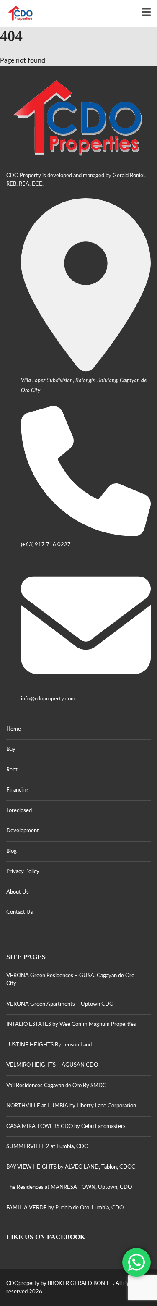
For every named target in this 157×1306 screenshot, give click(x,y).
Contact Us (19, 912)
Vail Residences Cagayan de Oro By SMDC (56, 1085)
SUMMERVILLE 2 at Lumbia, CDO (47, 1146)
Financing (17, 790)
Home (13, 729)
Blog (11, 851)
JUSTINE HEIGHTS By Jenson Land (49, 1045)
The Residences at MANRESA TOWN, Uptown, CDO (69, 1187)
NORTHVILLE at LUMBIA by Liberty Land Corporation (71, 1106)
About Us (17, 892)
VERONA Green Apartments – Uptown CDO (59, 1004)
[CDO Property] (17, 13)
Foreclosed (19, 810)
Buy (10, 749)
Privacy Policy (22, 871)
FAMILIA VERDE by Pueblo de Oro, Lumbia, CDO (65, 1208)
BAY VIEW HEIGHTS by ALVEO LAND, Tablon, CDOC (70, 1167)
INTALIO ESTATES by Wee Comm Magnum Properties (71, 1024)
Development (22, 831)
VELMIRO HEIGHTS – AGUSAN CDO (52, 1065)
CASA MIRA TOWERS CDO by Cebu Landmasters (66, 1126)
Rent (12, 770)
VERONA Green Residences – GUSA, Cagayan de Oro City (70, 980)
